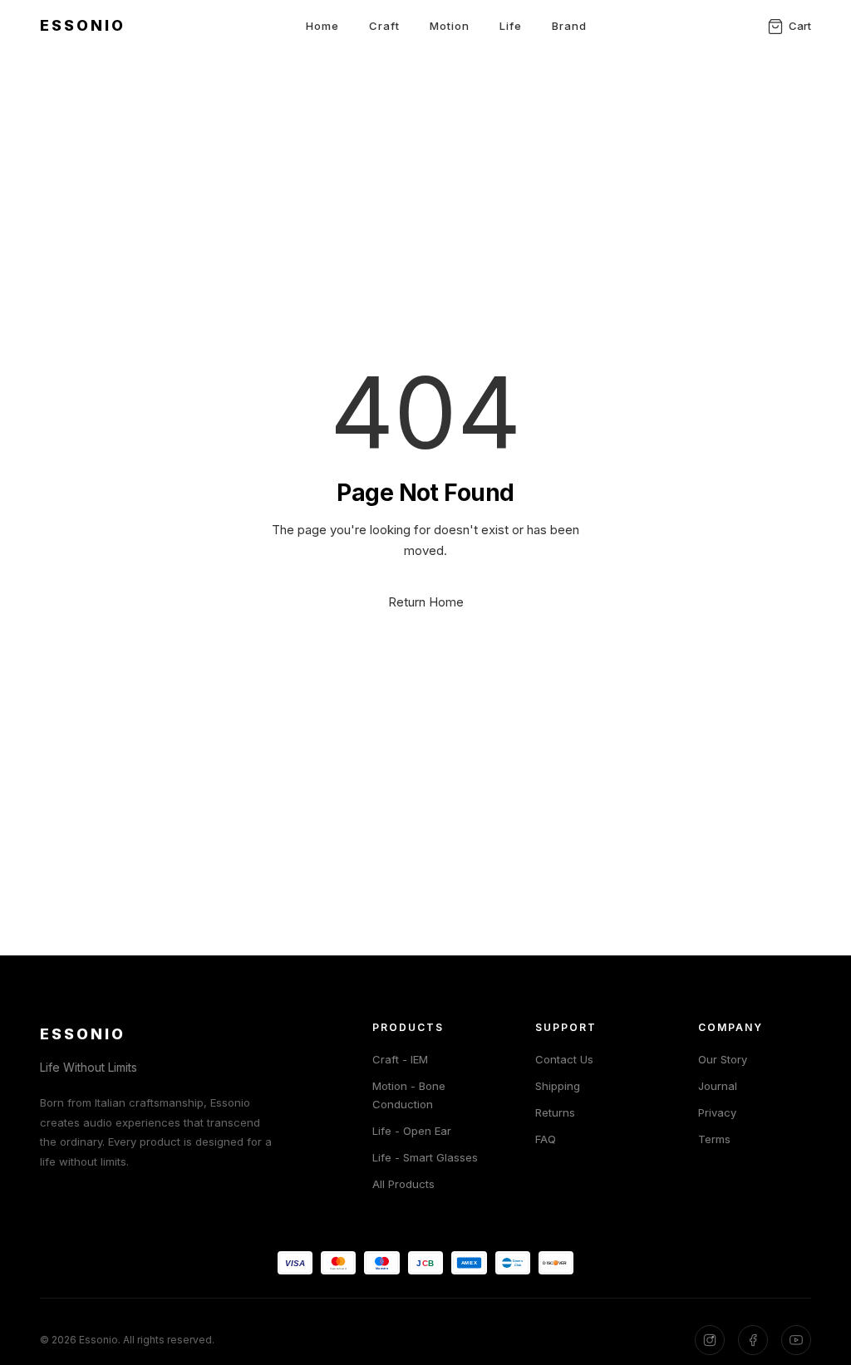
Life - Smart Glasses (425, 1157)
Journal (717, 1085)
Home (322, 25)
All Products (403, 1184)
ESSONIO (82, 25)
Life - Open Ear (411, 1130)
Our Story (722, 1059)
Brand (569, 25)
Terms (714, 1139)
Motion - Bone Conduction (408, 1095)
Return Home (426, 602)
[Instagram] (710, 1340)
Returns (555, 1112)
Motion (450, 25)
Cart (800, 25)
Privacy (717, 1112)
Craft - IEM (400, 1059)
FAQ (545, 1139)
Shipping (557, 1085)
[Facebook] (753, 1340)
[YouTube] (796, 1340)
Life (510, 25)
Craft (384, 25)
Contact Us (564, 1059)
